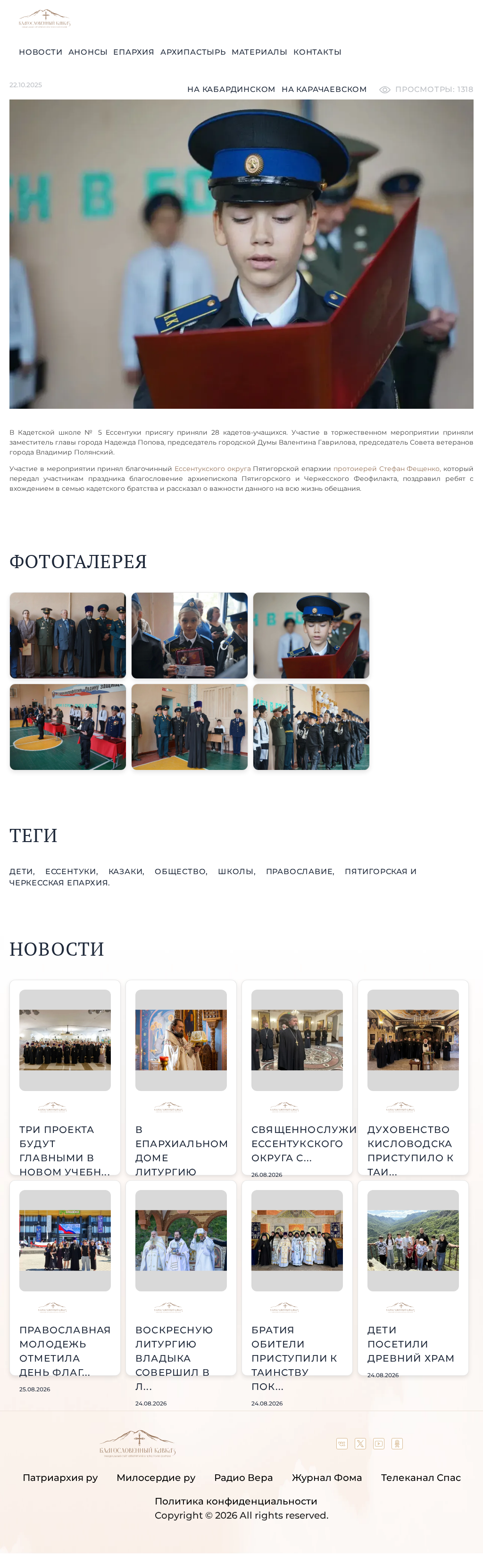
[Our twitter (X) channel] (361, 1446)
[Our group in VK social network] (343, 1446)
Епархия (134, 52)
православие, (301, 871)
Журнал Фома (327, 1477)
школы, (238, 871)
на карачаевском (324, 89)
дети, (23, 871)
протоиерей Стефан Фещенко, (387, 468)
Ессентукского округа (211, 468)
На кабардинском (231, 89)
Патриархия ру (60, 1477)
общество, (182, 871)
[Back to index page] (44, 25)
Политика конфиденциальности (236, 1501)
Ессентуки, (73, 871)
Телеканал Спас (421, 1477)
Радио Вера (243, 1477)
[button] (68, 635)
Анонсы (88, 52)
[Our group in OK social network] (397, 1446)
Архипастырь (193, 52)
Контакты (317, 52)
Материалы (260, 52)
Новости (41, 52)
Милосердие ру (156, 1477)
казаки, (127, 871)
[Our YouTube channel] (380, 1446)
